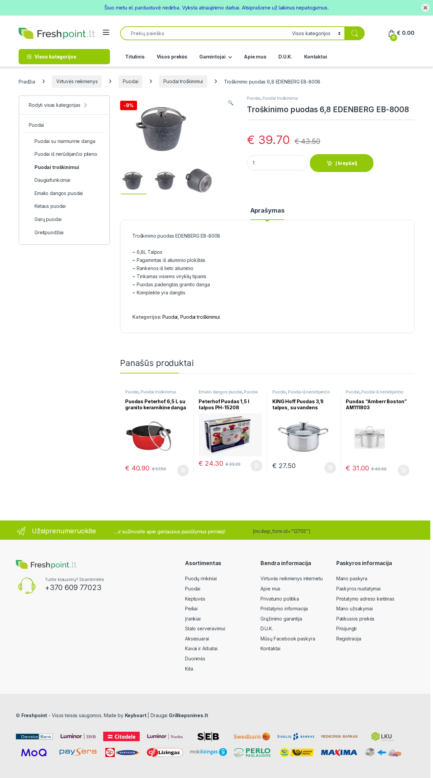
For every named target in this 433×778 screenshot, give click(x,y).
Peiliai (191, 608)
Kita (189, 669)
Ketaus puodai (50, 206)
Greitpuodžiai (49, 232)
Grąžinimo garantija (281, 619)
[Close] (425, 7)
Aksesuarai (197, 638)
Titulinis (135, 56)
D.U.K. (285, 56)
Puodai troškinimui (183, 81)
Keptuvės (195, 599)
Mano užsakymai (354, 608)
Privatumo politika (279, 599)
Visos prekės (172, 56)
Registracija (348, 638)
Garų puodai (48, 219)
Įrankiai (193, 619)
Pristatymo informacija (284, 608)
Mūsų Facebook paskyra (287, 638)
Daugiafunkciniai (52, 180)
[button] (230, 103)
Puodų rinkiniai (201, 578)
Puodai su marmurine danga (65, 141)
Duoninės (195, 658)
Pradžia (27, 81)
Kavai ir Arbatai (201, 648)
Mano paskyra (351, 578)
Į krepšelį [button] (180, 470)
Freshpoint (34, 715)
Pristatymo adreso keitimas (365, 599)
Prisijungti (346, 628)
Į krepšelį (346, 163)
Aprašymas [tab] (267, 211)
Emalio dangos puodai (220, 391)
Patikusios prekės (355, 619)
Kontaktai (315, 56)
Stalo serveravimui (205, 628)
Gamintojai (212, 56)
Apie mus (255, 56)
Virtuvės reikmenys (76, 81)
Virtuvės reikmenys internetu (291, 578)
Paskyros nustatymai (358, 588)
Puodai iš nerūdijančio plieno (301, 394)
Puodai (130, 81)
